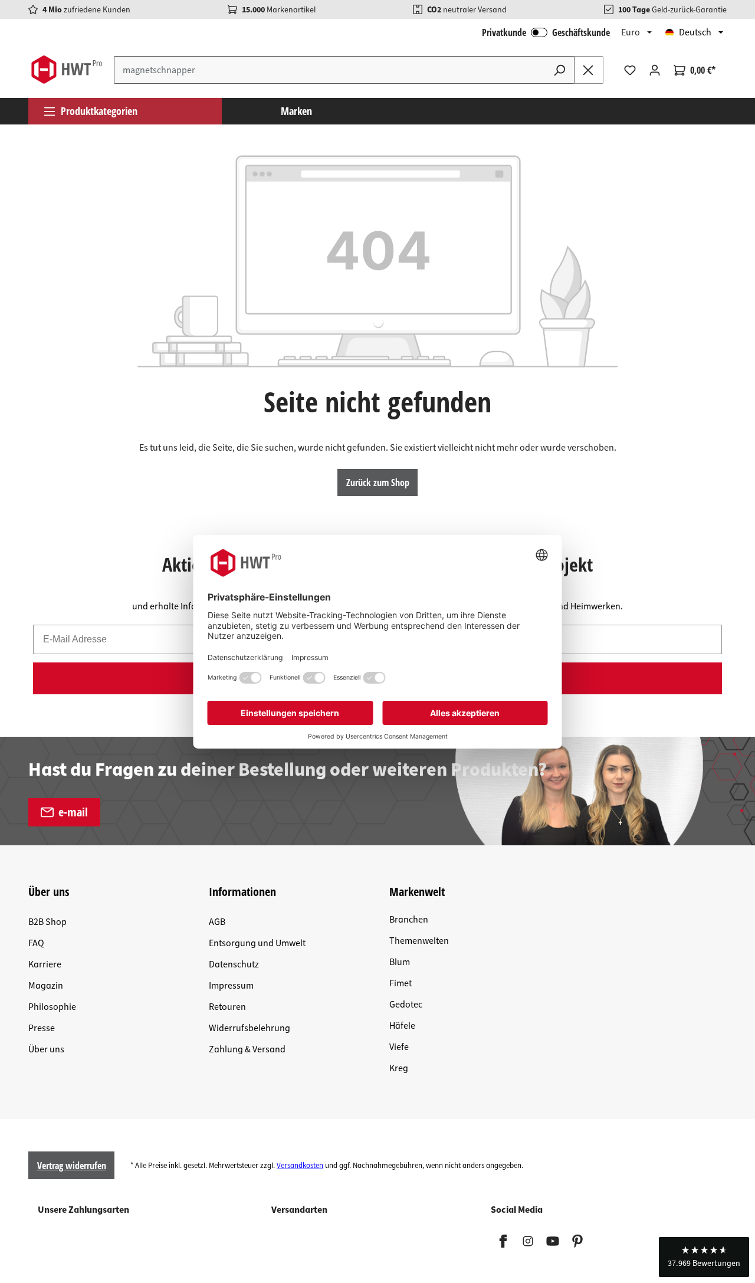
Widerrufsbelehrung (249, 1028)
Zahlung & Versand (247, 1049)
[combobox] (330, 70)
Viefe (399, 1047)
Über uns (46, 1049)
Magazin (45, 985)
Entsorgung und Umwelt (257, 943)
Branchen (408, 919)
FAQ (36, 943)
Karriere (44, 964)
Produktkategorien (99, 111)
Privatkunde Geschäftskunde (546, 32)
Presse (41, 1028)
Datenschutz (234, 964)
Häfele (402, 1025)
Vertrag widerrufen (71, 1165)
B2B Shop (47, 922)
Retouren (227, 1006)
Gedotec (405, 1004)
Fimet (400, 983)
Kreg (398, 1068)
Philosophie (52, 1006)
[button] (704, 1257)
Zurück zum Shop (377, 482)
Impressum (231, 985)
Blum (399, 962)
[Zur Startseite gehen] (66, 69)
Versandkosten (300, 1165)
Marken (296, 111)
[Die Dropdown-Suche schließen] (588, 70)
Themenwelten (419, 940)
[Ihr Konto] (654, 70)
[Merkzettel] (630, 70)
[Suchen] (560, 70)
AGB (217, 922)
